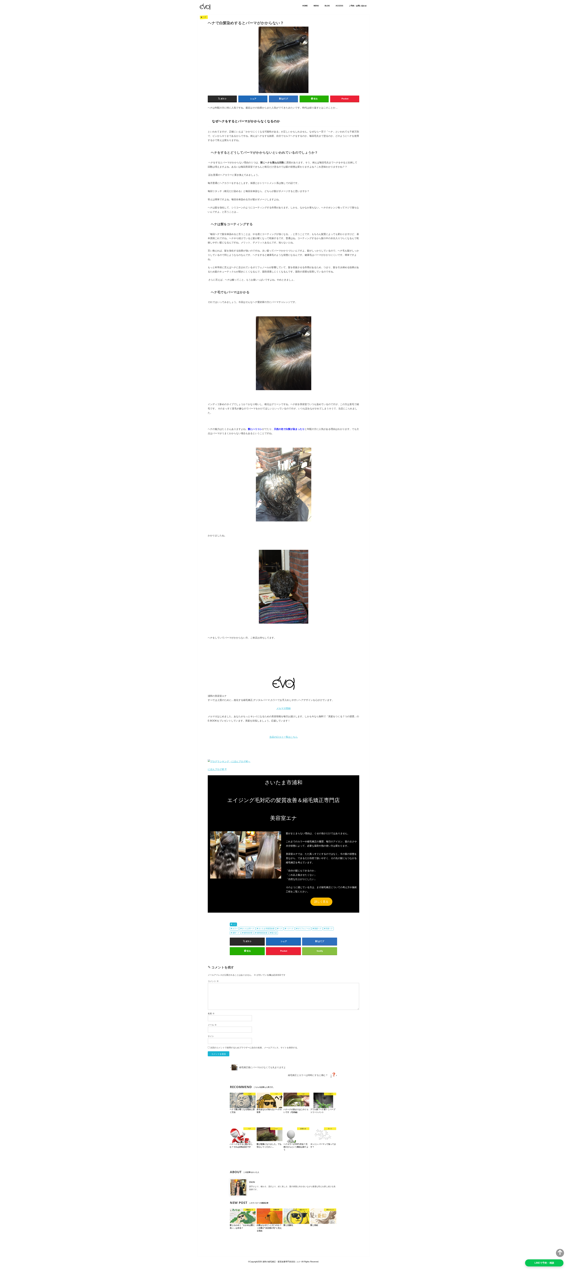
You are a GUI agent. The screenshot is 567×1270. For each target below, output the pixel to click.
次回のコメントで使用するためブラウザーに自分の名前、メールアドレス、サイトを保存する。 (254, 1047)
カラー (235, 929)
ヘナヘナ (290, 929)
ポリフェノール (304, 929)
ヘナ (234, 924)
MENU (316, 6)
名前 (211, 1013)
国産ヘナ (317, 929)
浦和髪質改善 (262, 933)
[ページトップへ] (560, 1253)
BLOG (327, 6)
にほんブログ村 (216, 769)
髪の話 (274, 933)
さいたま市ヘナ (248, 929)
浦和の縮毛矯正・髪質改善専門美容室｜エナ (281, 1262)
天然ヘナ (329, 929)
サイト (211, 1036)
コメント (213, 981)
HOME (305, 6)
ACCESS (339, 6)
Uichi (252, 1182)
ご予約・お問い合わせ (358, 6)
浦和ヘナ (235, 933)
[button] (245, 855)
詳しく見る (321, 901)
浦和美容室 (248, 933)
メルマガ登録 (283, 708)
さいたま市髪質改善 (266, 929)
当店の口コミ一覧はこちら (283, 737)
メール (212, 1025)
